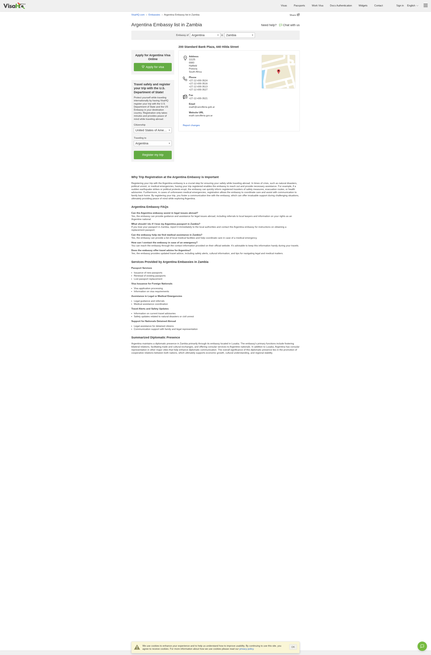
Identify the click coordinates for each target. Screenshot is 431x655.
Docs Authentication (341, 5)
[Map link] (278, 72)
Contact (378, 5)
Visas (284, 5)
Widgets (363, 5)
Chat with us (291, 25)
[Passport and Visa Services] (14, 6)
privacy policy (246, 648)
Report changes (191, 125)
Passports (299, 5)
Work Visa (317, 5)
